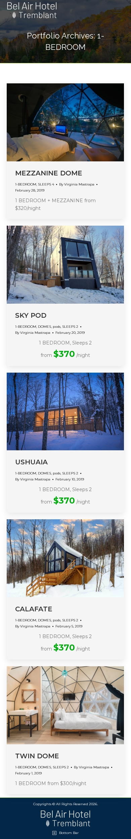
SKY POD (30, 315)
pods (56, 326)
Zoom (65, 122)
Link (47, 122)
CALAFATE (33, 609)
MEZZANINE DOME (48, 173)
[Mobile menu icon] (117, 10)
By (76, 184)
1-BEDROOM (25, 184)
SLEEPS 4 (46, 184)
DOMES (44, 326)
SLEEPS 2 (70, 326)
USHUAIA (31, 462)
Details (83, 122)
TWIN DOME (37, 756)
